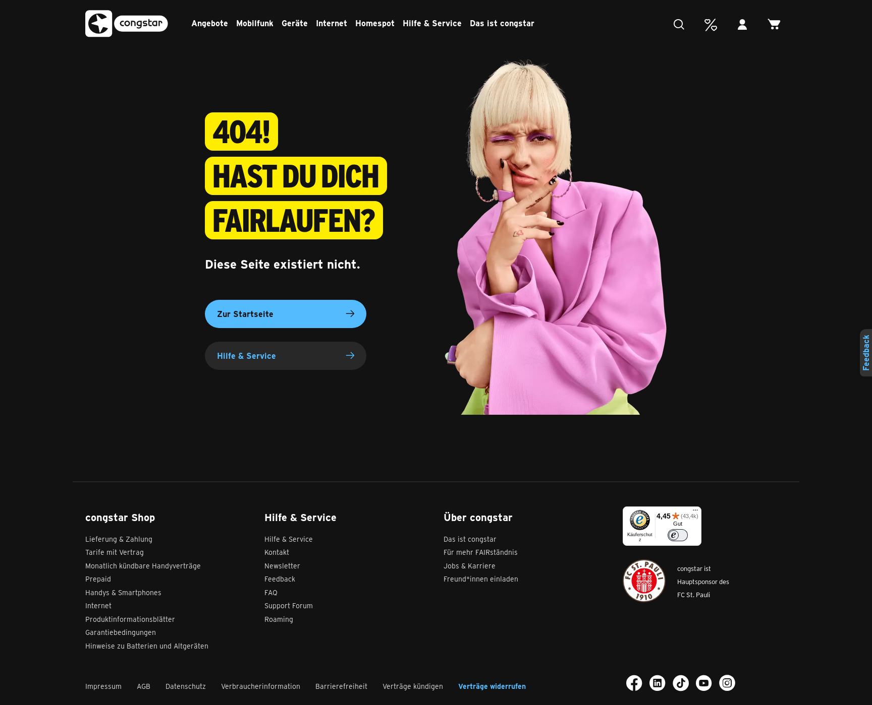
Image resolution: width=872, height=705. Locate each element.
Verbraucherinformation (260, 686)
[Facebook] (634, 683)
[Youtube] (704, 683)
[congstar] (126, 24)
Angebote (209, 23)
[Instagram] (727, 683)
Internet (331, 23)
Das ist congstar (502, 23)
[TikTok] (681, 683)
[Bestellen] (777, 25)
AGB (143, 686)
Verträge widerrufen (492, 686)
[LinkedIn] (657, 683)
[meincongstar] (745, 25)
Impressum (103, 686)
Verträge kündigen (413, 686)
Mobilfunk (255, 23)
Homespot (375, 23)
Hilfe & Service (432, 23)
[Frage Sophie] (681, 25)
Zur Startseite (245, 313)
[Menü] (695, 512)
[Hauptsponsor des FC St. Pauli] (644, 580)
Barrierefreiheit (341, 686)
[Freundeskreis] (713, 25)
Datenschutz (186, 686)
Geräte (295, 23)
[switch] (678, 535)
